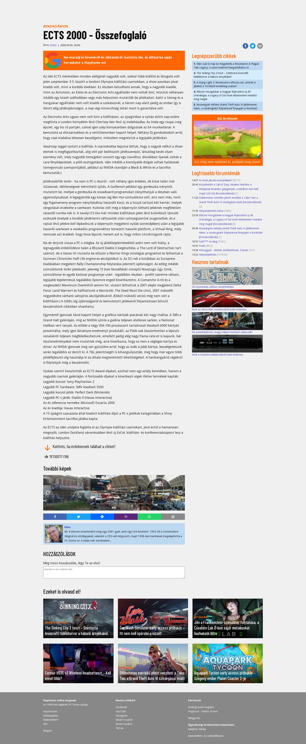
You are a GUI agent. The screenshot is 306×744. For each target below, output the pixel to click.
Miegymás (194, 718)
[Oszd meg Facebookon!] (245, 46)
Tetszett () (59, 456)
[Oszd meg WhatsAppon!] (149, 516)
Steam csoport (124, 719)
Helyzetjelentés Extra (211, 210)
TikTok (119, 728)
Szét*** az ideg (208, 241)
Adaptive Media (197, 729)
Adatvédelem (50, 719)
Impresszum (50, 711)
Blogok (47, 730)
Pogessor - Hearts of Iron (203, 711)
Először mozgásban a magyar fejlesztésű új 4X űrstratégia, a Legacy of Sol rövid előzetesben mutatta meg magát (225, 95)
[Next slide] (180, 492)
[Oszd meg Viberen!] (126, 516)
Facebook (121, 707)
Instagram (122, 715)
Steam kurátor (124, 724)
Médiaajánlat (50, 715)
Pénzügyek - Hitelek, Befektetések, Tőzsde (223, 250)
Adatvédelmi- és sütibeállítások (205, 735)
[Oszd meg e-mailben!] (260, 46)
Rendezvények (55, 26)
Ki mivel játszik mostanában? (215, 180)
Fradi (202, 245)
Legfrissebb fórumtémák (216, 173)
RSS (45, 724)
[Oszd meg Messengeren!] (102, 516)
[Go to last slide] (48, 492)
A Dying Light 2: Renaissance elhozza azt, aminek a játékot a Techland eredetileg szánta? (225, 84)
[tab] (113, 508)
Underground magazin (201, 707)
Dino (53, 45)
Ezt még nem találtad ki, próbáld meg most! (227, 162)
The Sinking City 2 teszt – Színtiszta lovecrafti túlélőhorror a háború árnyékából (221, 74)
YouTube (121, 711)
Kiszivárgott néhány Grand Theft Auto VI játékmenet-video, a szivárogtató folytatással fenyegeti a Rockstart (225, 106)
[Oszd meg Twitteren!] (252, 46)
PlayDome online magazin (59, 700)
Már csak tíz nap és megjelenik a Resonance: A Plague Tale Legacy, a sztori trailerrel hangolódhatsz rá (226, 65)
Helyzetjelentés (208, 254)
